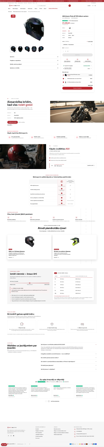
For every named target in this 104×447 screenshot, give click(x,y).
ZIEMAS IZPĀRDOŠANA (53, 8)
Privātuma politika (39, 436)
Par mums (37, 438)
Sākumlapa (10, 11)
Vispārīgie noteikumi (39, 434)
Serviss (40, 8)
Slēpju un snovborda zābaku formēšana (61, 432)
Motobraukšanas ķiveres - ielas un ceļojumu (20, 11)
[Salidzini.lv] (27, 444)
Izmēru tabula (90, 41)
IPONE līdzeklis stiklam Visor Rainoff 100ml (74, 78)
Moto (9, 8)
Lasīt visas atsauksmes (55, 401)
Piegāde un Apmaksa (39, 430)
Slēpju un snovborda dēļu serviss (60, 430)
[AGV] (70, 28)
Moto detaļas (15, 8)
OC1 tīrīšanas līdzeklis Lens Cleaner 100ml (74, 82)
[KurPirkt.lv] (31, 444)
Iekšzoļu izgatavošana (58, 434)
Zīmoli (45, 8)
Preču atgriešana (39, 432)
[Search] (70, 5)
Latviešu (89, 5)
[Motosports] (12, 427)
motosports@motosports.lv (81, 433)
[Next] (49, 401)
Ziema (36, 8)
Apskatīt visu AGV (90, 165)
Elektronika (30, 8)
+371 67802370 (79, 431)
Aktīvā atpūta (22, 8)
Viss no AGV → (9, 124)
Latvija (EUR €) (12, 443)
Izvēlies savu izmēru (12, 122)
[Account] (93, 6)
